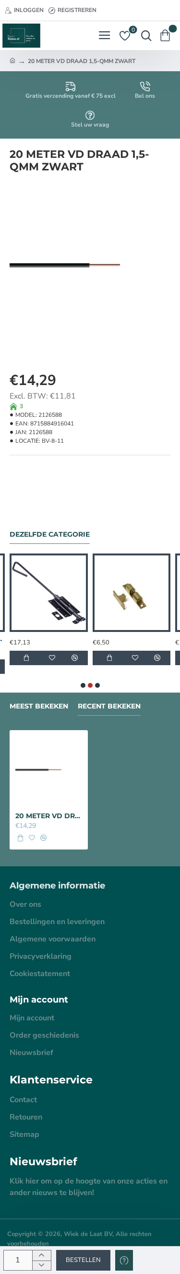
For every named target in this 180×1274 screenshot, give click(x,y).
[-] (41, 1266)
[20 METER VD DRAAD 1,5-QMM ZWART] (48, 769)
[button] (83, 1260)
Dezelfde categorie (50, 534)
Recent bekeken (109, 706)
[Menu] (104, 35)
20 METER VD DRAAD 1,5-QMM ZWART (48, 815)
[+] (41, 1255)
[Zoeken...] (144, 35)
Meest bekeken (39, 706)
